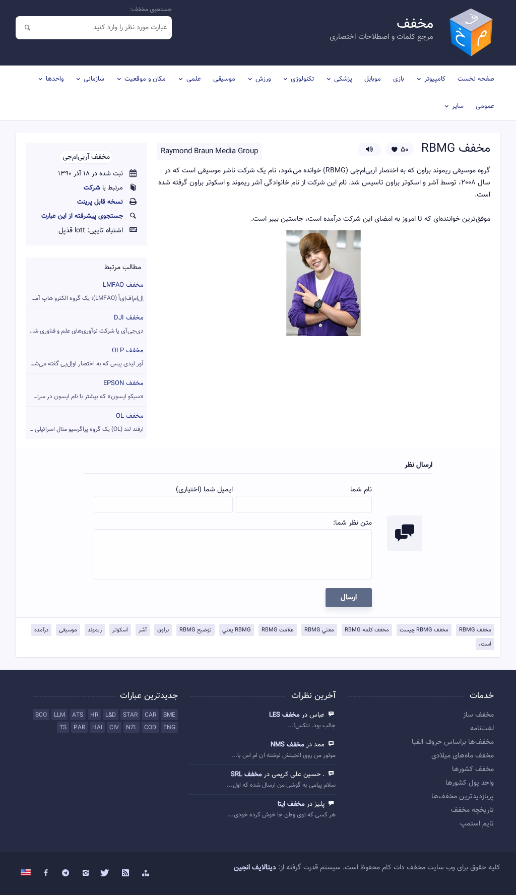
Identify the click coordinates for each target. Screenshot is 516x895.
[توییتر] (106, 873)
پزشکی (343, 79)
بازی (398, 79)
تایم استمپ (476, 823)
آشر (143, 630)
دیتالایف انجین (255, 867)
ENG (169, 727)
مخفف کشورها (472, 769)
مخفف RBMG (475, 630)
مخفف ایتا (291, 804)
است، (485, 644)
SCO (41, 715)
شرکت (92, 188)
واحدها (54, 79)
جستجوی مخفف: (151, 9)
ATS (77, 715)
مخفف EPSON (85, 389)
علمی (193, 79)
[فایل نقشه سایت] (146, 873)
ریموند (95, 630)
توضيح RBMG (195, 630)
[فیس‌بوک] (46, 873)
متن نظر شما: (352, 523)
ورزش (263, 79)
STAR (130, 715)
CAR (150, 715)
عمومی (485, 106)
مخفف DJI (85, 324)
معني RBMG (319, 630)
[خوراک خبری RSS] (125, 873)
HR (94, 715)
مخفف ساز (478, 715)
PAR (79, 727)
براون (163, 630)
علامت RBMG (278, 630)
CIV (114, 727)
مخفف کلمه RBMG (367, 630)
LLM (59, 715)
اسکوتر (120, 630)
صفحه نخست (476, 79)
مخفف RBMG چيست (424, 630)
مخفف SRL (246, 775)
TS (63, 727)
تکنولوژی (302, 79)
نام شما (361, 489)
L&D (110, 715)
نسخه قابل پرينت (100, 202)
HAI (97, 727)
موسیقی (224, 79)
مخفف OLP (85, 357)
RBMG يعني (236, 630)
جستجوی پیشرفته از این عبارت (82, 216)
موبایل (372, 79)
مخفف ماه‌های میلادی (462, 755)
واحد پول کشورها (469, 783)
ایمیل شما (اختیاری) (204, 489)
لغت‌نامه (481, 728)
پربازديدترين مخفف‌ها (462, 796)
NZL (131, 727)
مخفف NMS (287, 745)
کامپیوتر (434, 79)
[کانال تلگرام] (65, 873)
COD (150, 727)
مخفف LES (284, 715)
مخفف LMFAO (85, 291)
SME (169, 715)
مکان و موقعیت (145, 79)
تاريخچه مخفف (472, 810)
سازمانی (94, 79)
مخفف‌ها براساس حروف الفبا (452, 742)
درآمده (41, 630)
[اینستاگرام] (86, 873)
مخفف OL (85, 422)
